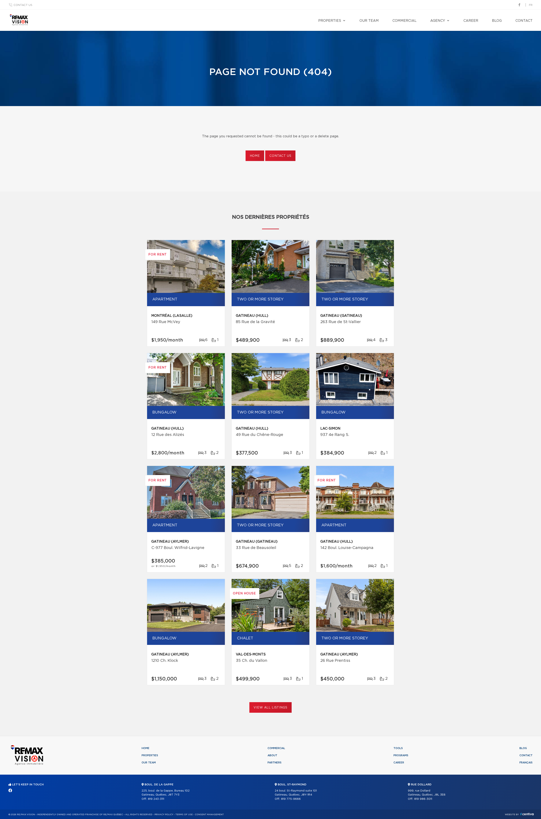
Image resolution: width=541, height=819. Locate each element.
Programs (400, 755)
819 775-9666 (291, 799)
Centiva (527, 814)
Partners (274, 762)
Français (526, 762)
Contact (524, 20)
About (272, 755)
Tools (398, 748)
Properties (329, 20)
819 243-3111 (156, 799)
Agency (437, 20)
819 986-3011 (423, 799)
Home (255, 155)
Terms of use (184, 815)
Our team (369, 20)
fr (531, 5)
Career (470, 20)
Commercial (404, 20)
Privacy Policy (163, 815)
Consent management (209, 815)
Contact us (23, 5)
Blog (497, 20)
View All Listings (270, 707)
